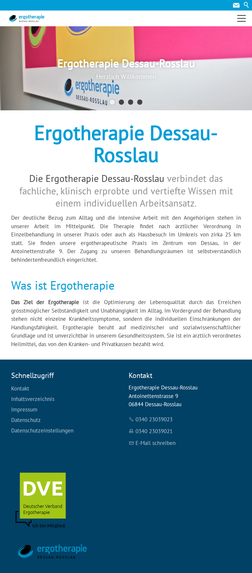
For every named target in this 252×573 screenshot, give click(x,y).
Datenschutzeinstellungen (42, 430)
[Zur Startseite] (27, 18)
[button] (236, 5)
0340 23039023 (154, 419)
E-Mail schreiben (156, 443)
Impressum (24, 409)
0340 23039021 (154, 431)
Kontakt (20, 388)
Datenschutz (26, 420)
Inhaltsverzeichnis (32, 399)
